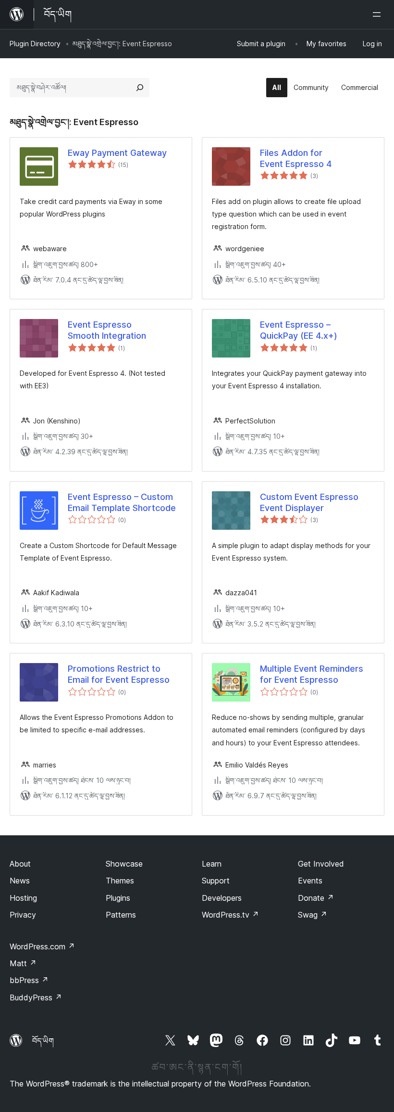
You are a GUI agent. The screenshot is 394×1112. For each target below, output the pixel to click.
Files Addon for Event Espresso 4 (296, 158)
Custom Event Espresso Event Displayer (309, 502)
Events (310, 880)
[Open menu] (378, 14)
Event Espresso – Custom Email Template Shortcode (122, 502)
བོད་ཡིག (43, 1041)
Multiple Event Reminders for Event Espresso (311, 674)
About (20, 864)
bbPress (29, 980)
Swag (312, 915)
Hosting (23, 898)
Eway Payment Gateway (117, 153)
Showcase (124, 864)
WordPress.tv (230, 915)
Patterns (121, 915)
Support (216, 880)
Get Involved (321, 864)
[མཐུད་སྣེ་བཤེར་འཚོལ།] (139, 87)
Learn (212, 864)
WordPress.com (42, 946)
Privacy (23, 915)
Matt (23, 963)
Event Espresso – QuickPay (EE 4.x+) (298, 330)
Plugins (118, 898)
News (20, 880)
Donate (316, 898)
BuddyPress (36, 997)
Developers (222, 898)
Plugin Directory (35, 43)
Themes (120, 880)
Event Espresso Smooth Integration (107, 330)
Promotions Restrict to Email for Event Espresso (119, 674)
